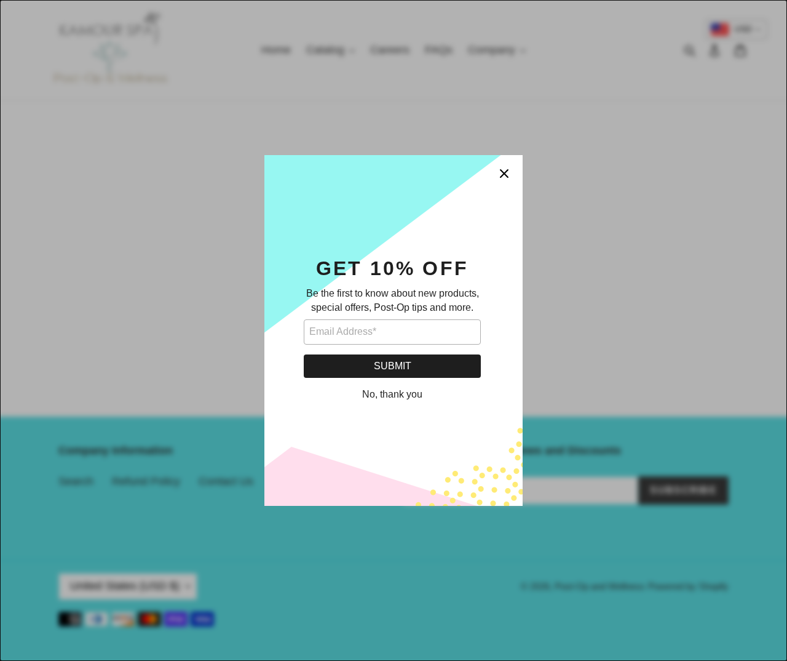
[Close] (504, 173)
